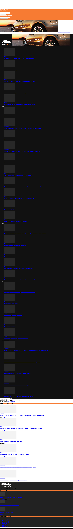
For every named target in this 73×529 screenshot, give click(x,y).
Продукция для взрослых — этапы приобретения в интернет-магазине (19, 292)
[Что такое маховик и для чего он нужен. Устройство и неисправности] (9, 55)
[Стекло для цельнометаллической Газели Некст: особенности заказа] (9, 195)
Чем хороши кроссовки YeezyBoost (11, 303)
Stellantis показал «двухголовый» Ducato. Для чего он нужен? (17, 373)
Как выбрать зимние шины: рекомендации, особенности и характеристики (20, 162)
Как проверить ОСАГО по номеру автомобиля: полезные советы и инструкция (21, 209)
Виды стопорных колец (9, 326)
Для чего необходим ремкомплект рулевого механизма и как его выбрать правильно (22, 128)
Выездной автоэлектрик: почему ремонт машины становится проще (19, 256)
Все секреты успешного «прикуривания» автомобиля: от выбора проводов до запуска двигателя (25, 233)
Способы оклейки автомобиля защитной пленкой (11, 497)
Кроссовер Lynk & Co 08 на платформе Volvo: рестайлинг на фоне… (19, 396)
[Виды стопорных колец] (9, 323)
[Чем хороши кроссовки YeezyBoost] (9, 300)
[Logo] (6, 45)
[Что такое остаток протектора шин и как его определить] (9, 67)
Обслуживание (4, 164)
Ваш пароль (12, 13)
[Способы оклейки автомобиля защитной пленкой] (2, 495)
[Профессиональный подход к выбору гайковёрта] (9, 242)
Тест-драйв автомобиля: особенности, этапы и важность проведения (19, 175)
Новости (5, 56)
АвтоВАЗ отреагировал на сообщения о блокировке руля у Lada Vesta (19, 81)
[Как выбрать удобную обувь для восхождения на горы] (9, 335)
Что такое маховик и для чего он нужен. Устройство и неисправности (19, 58)
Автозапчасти (4, 106)
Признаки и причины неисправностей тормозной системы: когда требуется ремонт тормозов (24, 279)
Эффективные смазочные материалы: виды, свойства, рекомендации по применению (22, 151)
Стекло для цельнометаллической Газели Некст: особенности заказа (19, 198)
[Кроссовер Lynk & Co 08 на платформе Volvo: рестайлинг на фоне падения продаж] (9, 393)
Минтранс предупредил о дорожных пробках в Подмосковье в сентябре (19, 104)
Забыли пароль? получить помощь (6, 15)
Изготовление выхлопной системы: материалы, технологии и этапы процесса (21, 139)
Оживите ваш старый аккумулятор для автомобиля (15, 221)
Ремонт (3, 223)
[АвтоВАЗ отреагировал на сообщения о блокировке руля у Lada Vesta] (9, 78)
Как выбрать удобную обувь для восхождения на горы (16, 338)
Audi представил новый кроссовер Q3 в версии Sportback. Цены (18, 92)
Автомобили (6, 348)
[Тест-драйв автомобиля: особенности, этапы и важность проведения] (9, 172)
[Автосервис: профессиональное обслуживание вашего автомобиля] (9, 265)
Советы (3, 281)
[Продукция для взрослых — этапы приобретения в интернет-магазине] (9, 289)
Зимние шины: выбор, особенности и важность (14, 116)
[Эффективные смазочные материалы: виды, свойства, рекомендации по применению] (9, 148)
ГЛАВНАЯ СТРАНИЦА (12, 401)
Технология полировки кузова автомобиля (9, 505)
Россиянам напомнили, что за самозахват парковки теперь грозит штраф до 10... (18, 467)
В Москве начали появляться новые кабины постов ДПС (16, 385)
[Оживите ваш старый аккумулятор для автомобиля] (9, 218)
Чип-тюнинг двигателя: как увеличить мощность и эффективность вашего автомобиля (23, 186)
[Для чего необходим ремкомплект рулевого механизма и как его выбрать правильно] (9, 125)
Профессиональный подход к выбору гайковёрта (15, 245)
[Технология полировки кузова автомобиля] (2, 503)
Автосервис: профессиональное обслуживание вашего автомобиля (18, 268)
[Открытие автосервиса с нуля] (2, 510)
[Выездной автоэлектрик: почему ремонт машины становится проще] (9, 253)
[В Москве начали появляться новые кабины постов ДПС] (9, 382)
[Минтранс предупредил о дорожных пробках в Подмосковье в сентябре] (9, 101)
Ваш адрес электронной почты (15, 17)
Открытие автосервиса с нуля (6, 512)
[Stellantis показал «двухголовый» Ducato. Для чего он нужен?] (9, 370)
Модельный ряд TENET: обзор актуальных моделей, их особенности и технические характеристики (26, 350)
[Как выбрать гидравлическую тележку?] (9, 312)
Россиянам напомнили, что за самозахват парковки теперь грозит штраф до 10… (22, 362)
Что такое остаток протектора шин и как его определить (16, 69)
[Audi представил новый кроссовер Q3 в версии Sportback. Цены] (9, 90)
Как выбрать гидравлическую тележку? (13, 315)
